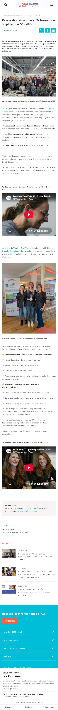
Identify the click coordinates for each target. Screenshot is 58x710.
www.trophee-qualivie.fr (29, 511)
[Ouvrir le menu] (52, 5)
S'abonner (10, 621)
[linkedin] (53, 30)
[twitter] (41, 30)
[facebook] (47, 30)
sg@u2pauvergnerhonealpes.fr (19, 532)
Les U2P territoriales (15, 648)
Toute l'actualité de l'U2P (17, 668)
